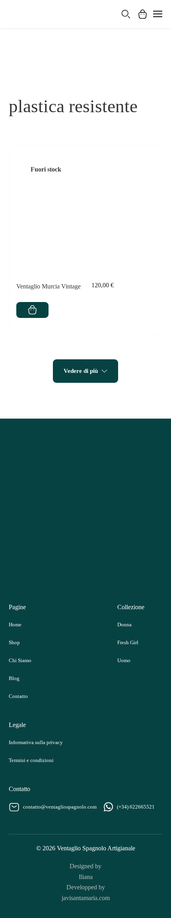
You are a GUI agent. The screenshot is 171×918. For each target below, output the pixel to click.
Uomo (123, 660)
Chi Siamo (20, 660)
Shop (14, 642)
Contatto (18, 696)
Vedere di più (81, 371)
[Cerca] (126, 14)
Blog (14, 678)
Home (15, 625)
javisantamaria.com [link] (86, 898)
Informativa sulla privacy (36, 742)
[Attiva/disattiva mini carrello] (142, 14)
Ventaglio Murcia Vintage (48, 286)
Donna (124, 625)
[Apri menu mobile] (157, 14)
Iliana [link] (86, 876)
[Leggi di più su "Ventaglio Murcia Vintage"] (32, 310)
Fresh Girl (127, 642)
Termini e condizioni (31, 760)
